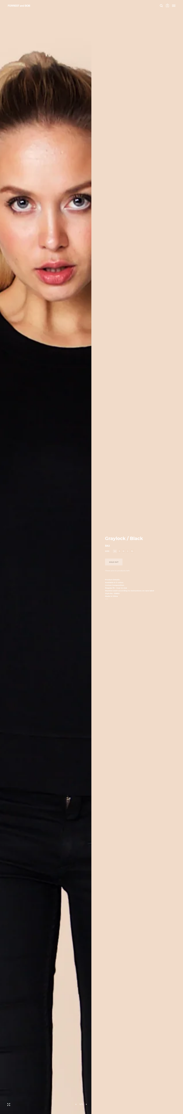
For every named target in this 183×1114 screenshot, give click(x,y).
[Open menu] (173, 5)
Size (107, 551)
